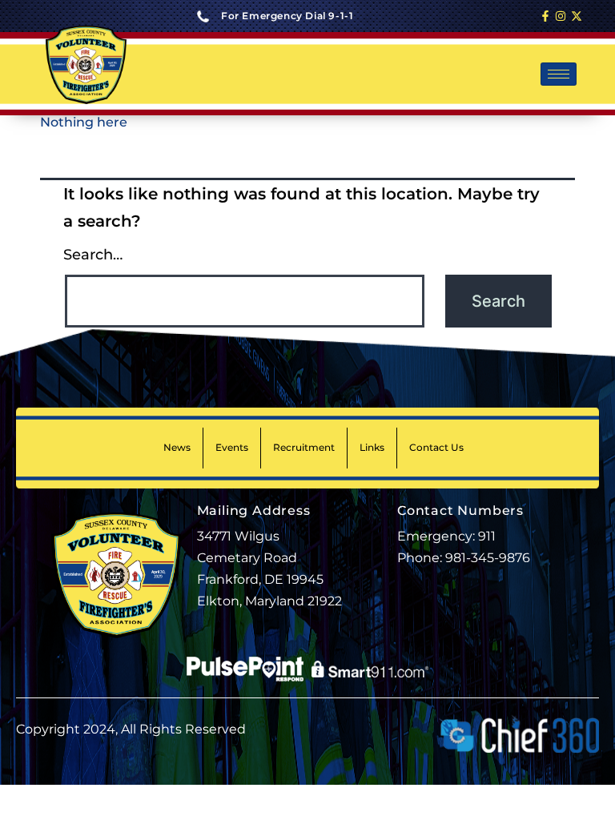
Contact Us (436, 447)
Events (231, 447)
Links (372, 447)
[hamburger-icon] (559, 74)
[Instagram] (561, 16)
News (177, 447)
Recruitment (304, 447)
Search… (93, 254)
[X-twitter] (577, 16)
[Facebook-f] (545, 16)
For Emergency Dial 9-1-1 (287, 16)
